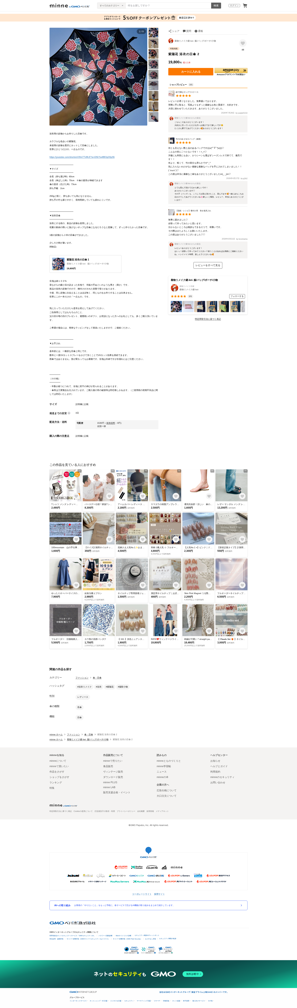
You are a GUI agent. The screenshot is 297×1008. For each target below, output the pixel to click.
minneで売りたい (112, 761)
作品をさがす (57, 771)
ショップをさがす (59, 777)
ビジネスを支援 (115, 1001)
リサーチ (157, 1001)
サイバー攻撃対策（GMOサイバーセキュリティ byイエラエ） (88, 939)
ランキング (56, 782)
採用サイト (159, 894)
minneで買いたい (59, 766)
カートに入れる (191, 71)
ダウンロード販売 (113, 777)
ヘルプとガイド (219, 766)
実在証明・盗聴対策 (56, 939)
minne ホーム (56, 734)
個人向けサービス (198, 1001)
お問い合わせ (217, 782)
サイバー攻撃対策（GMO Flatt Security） (127, 939)
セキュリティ (129, 1001)
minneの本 (162, 777)
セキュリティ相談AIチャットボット (147, 935)
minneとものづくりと (169, 761)
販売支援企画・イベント (116, 792)
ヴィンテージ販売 (113, 771)
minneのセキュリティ (222, 777)
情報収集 (166, 1001)
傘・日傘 (97, 677)
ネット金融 (176, 1001)
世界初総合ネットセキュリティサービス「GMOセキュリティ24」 (72, 935)
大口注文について (166, 796)
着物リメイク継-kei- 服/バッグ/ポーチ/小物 (195, 41)
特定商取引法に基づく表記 (208, 319)
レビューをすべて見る (208, 265)
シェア (175, 31)
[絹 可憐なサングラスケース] (183, 96)
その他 (210, 1001)
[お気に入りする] (243, 43)
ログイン (234, 5)
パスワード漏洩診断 (105, 935)
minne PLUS (110, 782)
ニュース (162, 771)
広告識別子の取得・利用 (105, 811)
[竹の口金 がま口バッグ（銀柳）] (185, 143)
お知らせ (215, 761)
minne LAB (109, 787)
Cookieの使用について (83, 811)
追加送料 (110, 423)
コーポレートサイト (142, 894)
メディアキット (162, 811)
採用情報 (150, 811)
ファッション (81, 677)
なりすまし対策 (150, 939)
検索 (216, 5)
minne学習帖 (164, 766)
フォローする (237, 296)
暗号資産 (186, 1001)
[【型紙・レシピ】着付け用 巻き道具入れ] (189, 214)
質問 (188, 31)
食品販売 (108, 766)
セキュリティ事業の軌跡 (167, 938)
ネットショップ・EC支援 (98, 1001)
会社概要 (141, 811)
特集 (52, 788)
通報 (200, 31)
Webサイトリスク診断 (123, 935)
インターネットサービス (78, 1001)
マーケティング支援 (144, 1001)
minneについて (58, 761)
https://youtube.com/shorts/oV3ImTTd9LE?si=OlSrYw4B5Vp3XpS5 (82, 157)
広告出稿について (166, 790)
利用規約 (215, 771)
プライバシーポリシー (126, 811)
